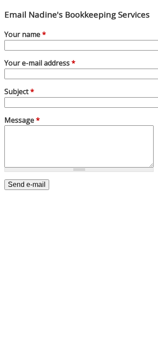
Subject (19, 91)
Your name (25, 34)
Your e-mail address (39, 63)
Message (22, 120)
